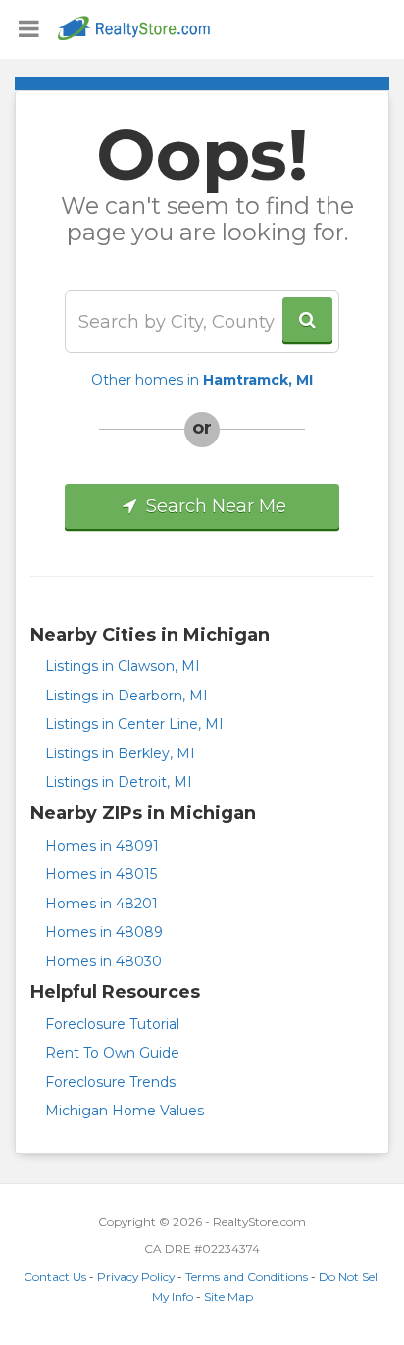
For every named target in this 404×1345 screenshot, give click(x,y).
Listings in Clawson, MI (122, 666)
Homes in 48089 (104, 932)
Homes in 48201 (101, 903)
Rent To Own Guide (112, 1052)
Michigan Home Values (124, 1110)
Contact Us (55, 1276)
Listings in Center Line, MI (134, 724)
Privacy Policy (136, 1276)
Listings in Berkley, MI (120, 753)
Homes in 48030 (103, 961)
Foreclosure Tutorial (112, 1024)
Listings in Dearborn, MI (126, 695)
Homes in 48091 (102, 845)
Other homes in (202, 379)
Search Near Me (213, 506)
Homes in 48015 (101, 874)
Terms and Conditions (246, 1276)
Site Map (228, 1296)
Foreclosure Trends (110, 1082)
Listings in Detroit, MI (118, 782)
